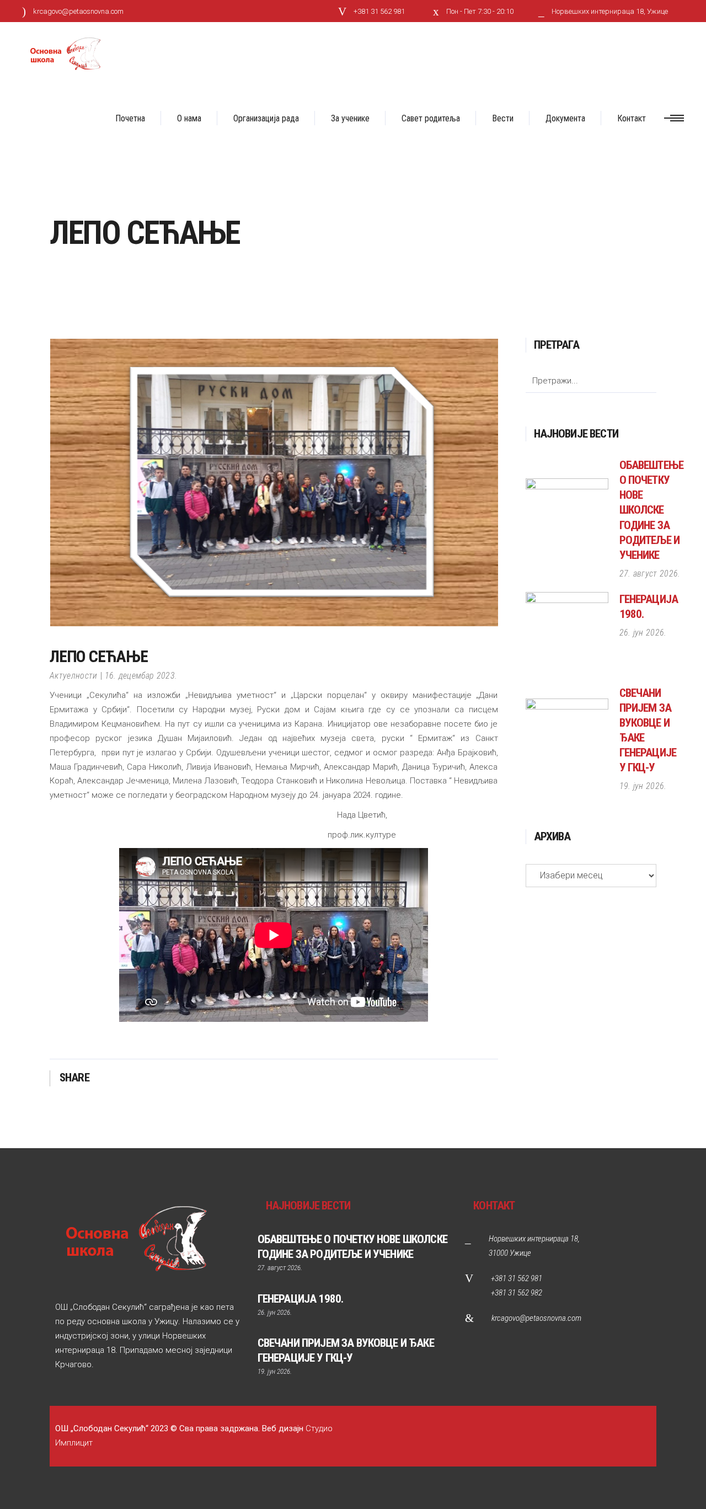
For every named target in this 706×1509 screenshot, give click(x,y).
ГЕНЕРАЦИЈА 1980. (301, 1298)
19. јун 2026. (643, 786)
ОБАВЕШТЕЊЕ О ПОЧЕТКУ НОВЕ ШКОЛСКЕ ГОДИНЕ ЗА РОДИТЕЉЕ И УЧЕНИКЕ (651, 510)
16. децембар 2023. (141, 675)
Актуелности (74, 675)
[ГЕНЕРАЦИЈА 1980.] (567, 633)
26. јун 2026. (643, 632)
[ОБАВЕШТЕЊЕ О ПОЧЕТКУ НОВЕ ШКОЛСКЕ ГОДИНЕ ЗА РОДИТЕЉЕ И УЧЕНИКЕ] (567, 519)
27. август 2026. (650, 573)
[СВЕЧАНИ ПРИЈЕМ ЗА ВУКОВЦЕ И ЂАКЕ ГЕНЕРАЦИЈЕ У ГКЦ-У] (567, 739)
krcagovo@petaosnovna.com (536, 1318)
